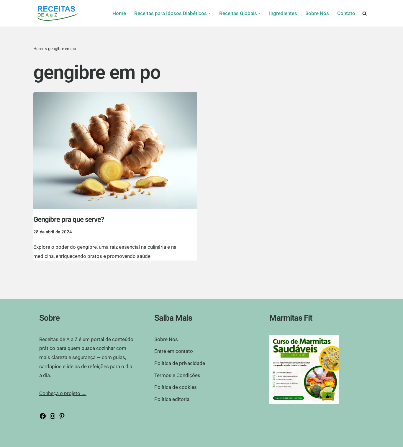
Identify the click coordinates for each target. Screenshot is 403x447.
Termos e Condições (177, 375)
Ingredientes (283, 13)
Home (119, 13)
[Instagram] (52, 418)
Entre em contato (173, 351)
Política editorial (172, 399)
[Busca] (364, 13)
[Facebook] (42, 418)
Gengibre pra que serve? (68, 219)
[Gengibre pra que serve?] (115, 150)
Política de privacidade (179, 363)
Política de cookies (175, 387)
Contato (346, 13)
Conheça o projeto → (62, 393)
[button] (209, 13)
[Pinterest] (61, 418)
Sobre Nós (317, 13)
